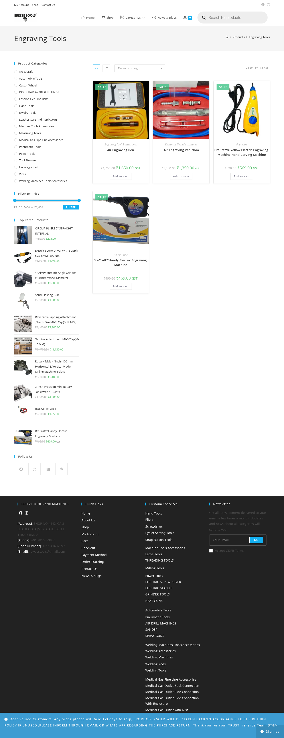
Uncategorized (28, 167)
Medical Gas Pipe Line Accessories (41, 140)
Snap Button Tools (158, 540)
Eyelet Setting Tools (159, 533)
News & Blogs (91, 576)
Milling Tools (154, 568)
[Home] (227, 37)
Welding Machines (159, 657)
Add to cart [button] (120, 176)
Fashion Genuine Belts (33, 99)
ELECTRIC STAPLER (159, 588)
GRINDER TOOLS (157, 594)
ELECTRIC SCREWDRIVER (163, 582)
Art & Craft (26, 72)
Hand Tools (26, 106)
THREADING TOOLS (159, 560)
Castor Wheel (28, 85)
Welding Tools (155, 670)
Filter (71, 207)
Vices (22, 174)
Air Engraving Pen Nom (181, 150)
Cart (84, 541)
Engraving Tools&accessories (121, 144)
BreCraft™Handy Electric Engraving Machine (121, 262)
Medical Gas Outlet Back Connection (172, 685)
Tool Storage (27, 160)
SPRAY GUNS (154, 636)
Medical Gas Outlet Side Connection (172, 692)
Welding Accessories (160, 651)
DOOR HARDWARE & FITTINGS (39, 92)
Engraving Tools (259, 37)
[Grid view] (96, 68)
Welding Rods (155, 664)
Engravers (241, 144)
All (267, 68)
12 (256, 68)
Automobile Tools (30, 78)
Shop (35, 5)
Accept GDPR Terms (229, 550)
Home (85, 513)
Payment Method (94, 555)
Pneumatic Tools (30, 147)
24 (261, 68)
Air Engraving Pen (120, 150)
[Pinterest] (61, 469)
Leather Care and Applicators (38, 119)
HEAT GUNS (154, 601)
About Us (88, 520)
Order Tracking (92, 562)
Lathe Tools (153, 554)
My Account (21, 5)
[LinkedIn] (48, 469)
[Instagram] (34, 469)
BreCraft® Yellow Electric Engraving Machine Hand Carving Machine (241, 152)
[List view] (106, 68)
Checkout (88, 548)
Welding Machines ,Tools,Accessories (43, 181)
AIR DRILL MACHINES (160, 623)
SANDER (151, 629)
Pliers (149, 519)
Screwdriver (154, 526)
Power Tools (121, 254)
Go (256, 540)
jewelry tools (27, 113)
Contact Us (48, 5)
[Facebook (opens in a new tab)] (263, 4)
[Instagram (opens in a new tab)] (268, 4)
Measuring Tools (30, 133)
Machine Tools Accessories (36, 126)
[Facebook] (21, 469)
